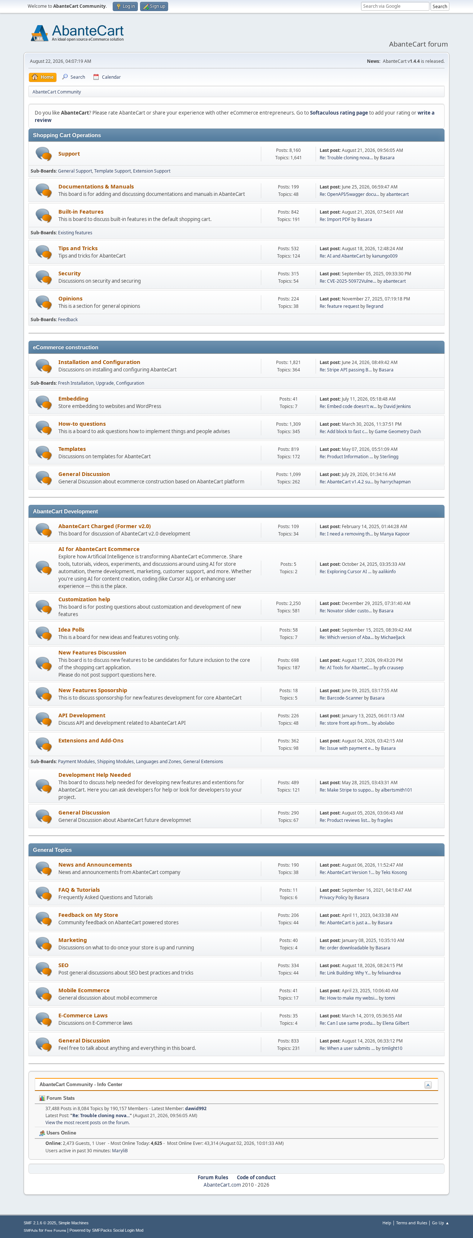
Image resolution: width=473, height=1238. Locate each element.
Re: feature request (339, 306)
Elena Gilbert (395, 1023)
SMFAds (31, 1230)
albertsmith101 (396, 790)
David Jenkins (397, 406)
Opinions (70, 298)
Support (69, 153)
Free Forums (55, 1230)
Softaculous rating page (339, 112)
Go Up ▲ (440, 1222)
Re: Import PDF (335, 219)
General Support (75, 171)
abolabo (386, 723)
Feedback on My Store (88, 914)
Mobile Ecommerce (84, 990)
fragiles (385, 820)
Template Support (112, 171)
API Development (81, 715)
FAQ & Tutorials (79, 889)
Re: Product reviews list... (345, 820)
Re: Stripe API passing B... (346, 370)
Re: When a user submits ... (347, 1048)
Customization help (84, 599)
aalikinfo (387, 571)
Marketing (72, 939)
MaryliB (120, 1150)
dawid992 (196, 1108)
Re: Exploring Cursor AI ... (345, 571)
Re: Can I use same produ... (347, 1023)
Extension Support (151, 171)
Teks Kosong (394, 872)
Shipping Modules (115, 761)
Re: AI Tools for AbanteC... (346, 667)
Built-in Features (80, 211)
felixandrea (389, 973)
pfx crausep (392, 667)
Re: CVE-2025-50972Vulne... (348, 281)
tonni (390, 998)
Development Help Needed (94, 774)
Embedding (73, 398)
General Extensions (203, 761)
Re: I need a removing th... (346, 534)
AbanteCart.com (222, 1184)
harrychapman (395, 482)
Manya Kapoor (395, 534)
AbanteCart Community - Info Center (81, 1084)
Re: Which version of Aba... (347, 637)
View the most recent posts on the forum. (87, 1122)
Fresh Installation (75, 383)
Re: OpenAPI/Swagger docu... (349, 194)
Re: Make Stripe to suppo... (347, 790)
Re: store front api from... (345, 723)
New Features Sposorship (92, 690)
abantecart (397, 194)
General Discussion (84, 473)
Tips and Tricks (78, 248)
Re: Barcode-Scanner (341, 698)
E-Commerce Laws (83, 1015)
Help (386, 1222)
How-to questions (82, 423)
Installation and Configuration (99, 361)
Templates (72, 448)
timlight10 (392, 1048)
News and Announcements (95, 864)
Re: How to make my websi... (349, 998)
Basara (387, 157)
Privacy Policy (333, 897)
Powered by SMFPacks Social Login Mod (106, 1230)
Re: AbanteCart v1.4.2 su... (346, 482)
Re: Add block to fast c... (344, 431)
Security (69, 273)
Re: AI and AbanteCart (343, 256)
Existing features (75, 232)
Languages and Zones (158, 761)
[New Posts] (43, 154)
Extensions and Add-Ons (90, 740)
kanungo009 (385, 256)
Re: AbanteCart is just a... (345, 922)
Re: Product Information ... (346, 456)
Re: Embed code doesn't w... (348, 406)
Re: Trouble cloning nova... (346, 157)
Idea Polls (71, 629)
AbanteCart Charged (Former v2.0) (104, 526)
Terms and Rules (411, 1222)
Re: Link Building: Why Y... (345, 973)
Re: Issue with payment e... (347, 748)
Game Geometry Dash (398, 431)
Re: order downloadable (345, 948)
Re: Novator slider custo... (346, 611)
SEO (63, 965)
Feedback (68, 319)
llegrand (374, 306)
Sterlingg (389, 456)
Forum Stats (60, 1098)
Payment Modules (76, 761)
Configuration (130, 383)
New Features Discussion (92, 652)
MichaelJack (393, 637)
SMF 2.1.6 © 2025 (40, 1223)
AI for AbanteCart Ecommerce (99, 548)
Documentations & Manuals (96, 186)
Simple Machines (73, 1223)
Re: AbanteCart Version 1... (347, 872)
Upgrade (105, 383)
